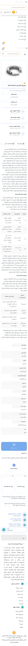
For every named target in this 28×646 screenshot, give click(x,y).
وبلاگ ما (22, 33)
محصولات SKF (16, 505)
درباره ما (22, 36)
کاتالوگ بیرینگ (19, 611)
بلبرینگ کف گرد (7, 497)
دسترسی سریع (16, 584)
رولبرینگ (21, 621)
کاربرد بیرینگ (20, 27)
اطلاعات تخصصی (20, 30)
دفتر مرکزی (14, 94)
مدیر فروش (14, 102)
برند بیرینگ (21, 23)
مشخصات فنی (8, 144)
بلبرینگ (13, 497)
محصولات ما (21, 20)
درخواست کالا (19, 618)
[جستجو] (3, 53)
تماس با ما (21, 39)
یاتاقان (21, 627)
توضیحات (19, 144)
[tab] (21, 144)
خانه (24, 497)
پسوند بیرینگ (19, 588)
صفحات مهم (16, 607)
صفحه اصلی (21, 17)
